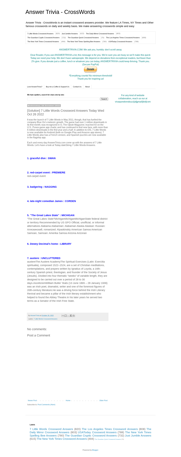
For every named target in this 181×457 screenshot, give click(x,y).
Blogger (95, 450)
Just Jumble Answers (70, 34)
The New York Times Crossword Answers (43, 42)
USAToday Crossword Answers (120, 42)
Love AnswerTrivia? (34, 87)
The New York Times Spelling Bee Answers (83, 42)
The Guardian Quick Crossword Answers (83, 38)
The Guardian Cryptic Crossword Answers (43, 38)
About (87, 87)
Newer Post (32, 401)
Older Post (103, 401)
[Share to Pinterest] (73, 315)
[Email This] (63, 315)
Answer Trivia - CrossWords (60, 12)
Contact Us (77, 87)
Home (68, 401)
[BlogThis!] (65, 315)
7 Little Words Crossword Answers (40, 34)
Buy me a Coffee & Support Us (57, 87)
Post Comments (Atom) (46, 405)
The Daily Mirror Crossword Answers (100, 34)
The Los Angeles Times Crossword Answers (123, 38)
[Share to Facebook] (71, 315)
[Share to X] (68, 315)
